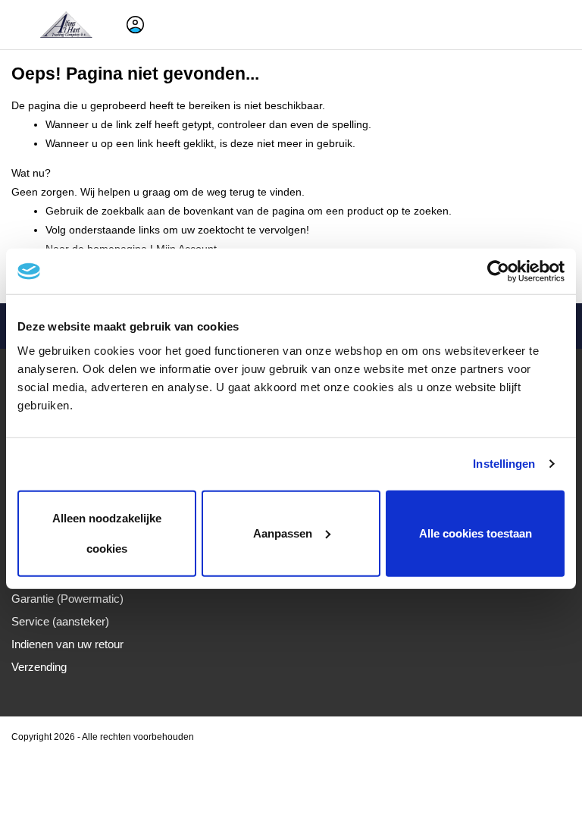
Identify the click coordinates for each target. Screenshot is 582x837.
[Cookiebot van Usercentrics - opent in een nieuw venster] (498, 271)
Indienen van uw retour (67, 644)
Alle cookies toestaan (475, 532)
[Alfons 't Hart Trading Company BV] (67, 24)
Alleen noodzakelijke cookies (106, 532)
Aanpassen (282, 532)
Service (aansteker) (60, 621)
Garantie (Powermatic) (67, 598)
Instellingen (504, 463)
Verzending (39, 666)
